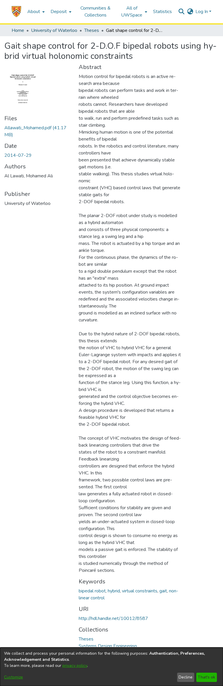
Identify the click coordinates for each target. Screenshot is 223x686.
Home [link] (18, 30)
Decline (186, 677)
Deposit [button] (59, 11)
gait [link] (163, 591)
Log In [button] (202, 11)
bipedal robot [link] (92, 591)
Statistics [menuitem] (162, 11)
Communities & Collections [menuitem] (95, 11)
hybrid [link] (114, 591)
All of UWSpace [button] (131, 11)
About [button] (33, 11)
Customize (13, 677)
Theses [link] (91, 30)
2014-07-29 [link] (18, 155)
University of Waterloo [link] (54, 30)
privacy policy (74, 665)
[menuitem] (35, 11)
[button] (16, 11)
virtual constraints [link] (139, 591)
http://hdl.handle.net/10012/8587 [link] (113, 618)
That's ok (206, 677)
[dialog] (111, 666)
